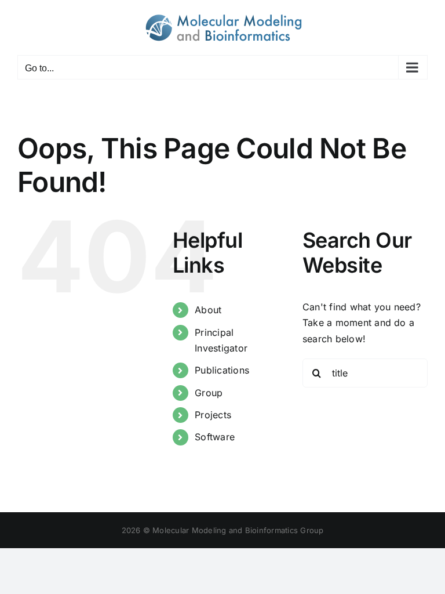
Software (215, 437)
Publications (222, 370)
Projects (213, 415)
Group (208, 393)
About (208, 310)
